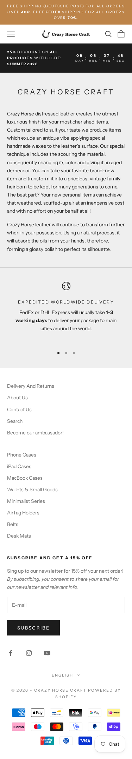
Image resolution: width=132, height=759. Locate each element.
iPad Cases (19, 466)
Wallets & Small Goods (32, 489)
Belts (12, 524)
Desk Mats (19, 536)
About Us (17, 397)
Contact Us (19, 409)
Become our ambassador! (35, 433)
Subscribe (33, 628)
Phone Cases (21, 455)
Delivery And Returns (30, 386)
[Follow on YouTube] (47, 653)
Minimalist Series (26, 501)
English (62, 675)
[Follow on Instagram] (28, 653)
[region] (66, 311)
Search (15, 421)
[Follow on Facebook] (10, 653)
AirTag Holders (23, 513)
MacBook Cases (25, 478)
